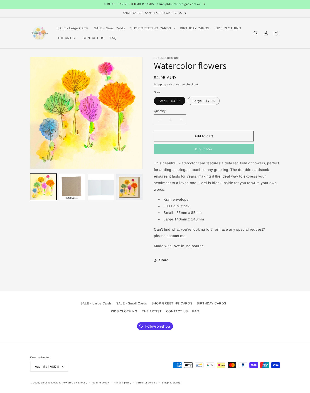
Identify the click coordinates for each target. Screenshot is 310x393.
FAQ (195, 311)
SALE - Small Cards (131, 303)
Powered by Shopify (74, 382)
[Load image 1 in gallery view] (43, 187)
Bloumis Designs (51, 382)
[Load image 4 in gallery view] (129, 187)
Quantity (160, 111)
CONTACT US (177, 311)
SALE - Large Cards (96, 303)
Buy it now (204, 149)
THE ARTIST (152, 311)
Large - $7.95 (203, 101)
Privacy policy (122, 382)
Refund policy (100, 382)
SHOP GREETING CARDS (172, 303)
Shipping (160, 84)
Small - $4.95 (170, 101)
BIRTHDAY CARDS (211, 303)
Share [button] (163, 260)
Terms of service (146, 382)
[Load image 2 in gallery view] (72, 187)
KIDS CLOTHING (124, 311)
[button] (152, 28)
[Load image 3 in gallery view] (101, 187)
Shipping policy (171, 382)
